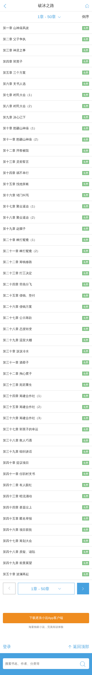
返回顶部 (78, 646)
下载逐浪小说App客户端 (46, 618)
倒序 (85, 17)
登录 (7, 646)
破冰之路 (46, 5)
